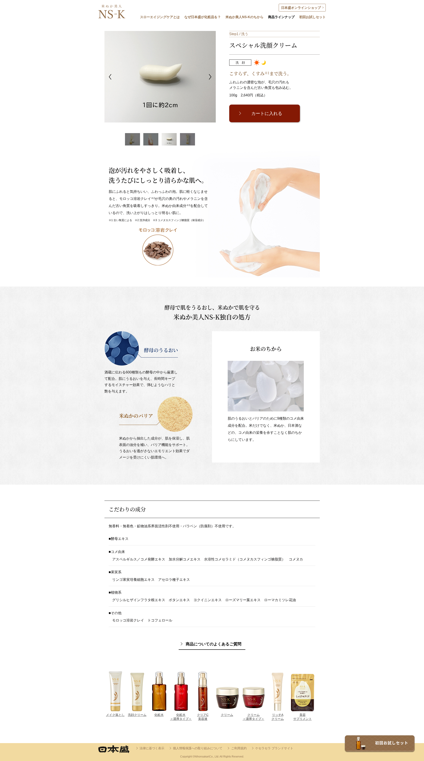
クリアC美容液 (202, 717)
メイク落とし (115, 715)
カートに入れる (266, 113)
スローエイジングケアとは (160, 17)
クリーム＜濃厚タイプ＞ (253, 717)
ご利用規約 (238, 748)
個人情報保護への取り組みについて (197, 748)
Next (210, 77)
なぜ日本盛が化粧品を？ (202, 17)
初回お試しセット (312, 17)
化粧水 (159, 715)
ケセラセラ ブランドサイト (274, 748)
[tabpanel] (135, 76)
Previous (110, 77)
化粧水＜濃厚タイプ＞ (181, 717)
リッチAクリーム (277, 717)
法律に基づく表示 (152, 748)
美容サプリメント (302, 717)
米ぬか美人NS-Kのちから (244, 17)
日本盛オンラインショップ (301, 8)
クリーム (227, 715)
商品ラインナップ (281, 17)
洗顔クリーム (137, 715)
